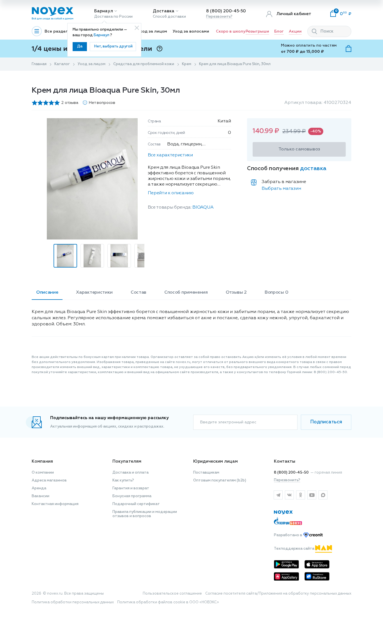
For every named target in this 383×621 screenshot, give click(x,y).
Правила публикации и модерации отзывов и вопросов (144, 514)
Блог (279, 31)
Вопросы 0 (276, 292)
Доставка (163, 11)
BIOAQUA (202, 207)
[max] (323, 495)
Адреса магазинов (49, 480)
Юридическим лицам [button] (215, 461)
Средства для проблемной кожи (143, 64)
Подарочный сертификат (136, 504)
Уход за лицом (152, 31)
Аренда (39, 488)
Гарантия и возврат (130, 488)
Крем (186, 64)
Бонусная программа (131, 496)
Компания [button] (42, 461)
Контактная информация (55, 504)
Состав (138, 292)
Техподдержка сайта (294, 549)
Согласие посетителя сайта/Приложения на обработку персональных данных (278, 593)
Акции (295, 31)
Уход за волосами (191, 31)
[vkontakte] (289, 495)
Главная (39, 64)
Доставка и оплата (130, 472)
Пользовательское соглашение (172, 593)
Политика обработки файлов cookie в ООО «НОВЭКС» (168, 602)
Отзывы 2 (236, 292)
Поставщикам (206, 472)
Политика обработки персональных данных (73, 602)
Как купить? (123, 480)
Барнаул (103, 11)
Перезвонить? (219, 17)
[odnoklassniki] (300, 495)
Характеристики (94, 292)
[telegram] (278, 495)
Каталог (62, 64)
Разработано (288, 535)
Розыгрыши (257, 31)
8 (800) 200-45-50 (226, 11)
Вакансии (40, 496)
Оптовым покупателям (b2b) (219, 480)
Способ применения (186, 292)
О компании (43, 472)
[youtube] (312, 495)
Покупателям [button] (126, 461)
